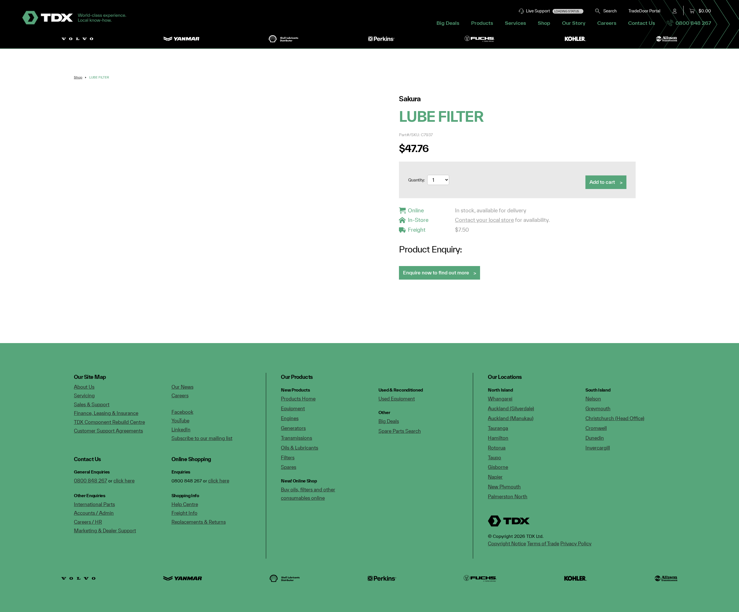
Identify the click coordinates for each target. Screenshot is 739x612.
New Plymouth (504, 486)
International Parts (94, 504)
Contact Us (641, 23)
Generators (293, 428)
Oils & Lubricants (299, 447)
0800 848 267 (692, 23)
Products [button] (482, 23)
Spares (288, 467)
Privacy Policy (575, 543)
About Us (84, 387)
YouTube (180, 420)
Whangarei (500, 398)
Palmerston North (507, 496)
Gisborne (498, 467)
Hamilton (498, 438)
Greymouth (598, 408)
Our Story (573, 23)
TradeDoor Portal (644, 10)
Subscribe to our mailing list (201, 438)
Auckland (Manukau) (510, 418)
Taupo (494, 457)
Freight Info (184, 513)
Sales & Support (91, 404)
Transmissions (296, 438)
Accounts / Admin (94, 513)
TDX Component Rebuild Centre (109, 422)
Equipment (293, 408)
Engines (289, 418)
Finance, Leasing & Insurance (106, 413)
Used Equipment (396, 398)
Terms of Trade (543, 543)
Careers (606, 23)
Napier (495, 477)
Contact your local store (484, 220)
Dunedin (594, 438)
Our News (182, 387)
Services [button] (515, 23)
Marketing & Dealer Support (105, 530)
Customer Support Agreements (108, 430)
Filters (287, 457)
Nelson (593, 398)
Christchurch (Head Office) (614, 418)
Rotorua (496, 447)
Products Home (298, 398)
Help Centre (184, 504)
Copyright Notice (507, 543)
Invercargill (597, 447)
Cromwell (596, 428)
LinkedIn (181, 429)
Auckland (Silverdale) (511, 408)
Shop (544, 23)
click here (124, 480)
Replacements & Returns (198, 522)
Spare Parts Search (399, 431)
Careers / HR (88, 522)
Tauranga (498, 428)
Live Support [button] (553, 10)
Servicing (84, 395)
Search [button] (609, 10)
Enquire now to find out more (436, 272)
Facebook (182, 412)
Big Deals (447, 23)
